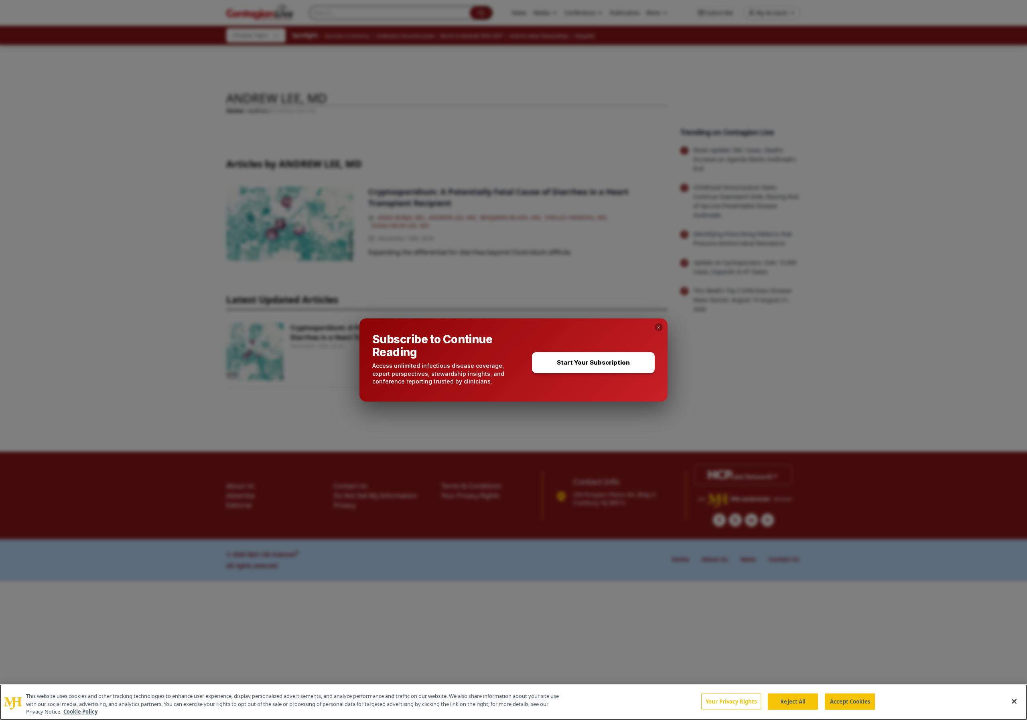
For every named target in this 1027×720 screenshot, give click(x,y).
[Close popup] (659, 327)
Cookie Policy (80, 711)
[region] (513, 702)
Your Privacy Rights (731, 701)
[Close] (1014, 701)
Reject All (793, 701)
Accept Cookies (850, 701)
